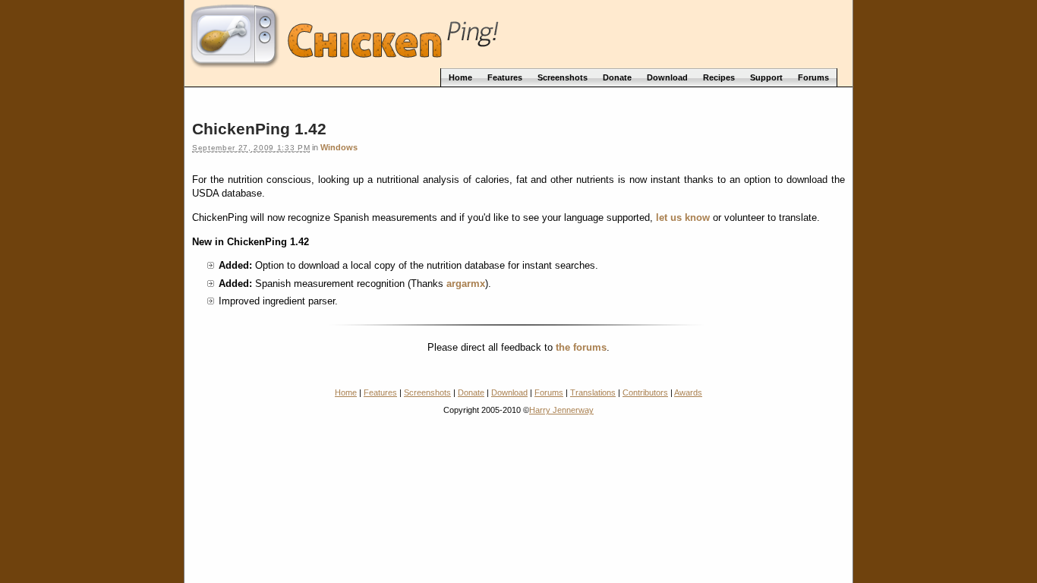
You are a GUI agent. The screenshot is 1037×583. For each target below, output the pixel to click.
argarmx (465, 283)
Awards (688, 392)
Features (380, 392)
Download (509, 392)
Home (346, 392)
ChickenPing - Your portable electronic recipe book (518, 32)
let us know (683, 217)
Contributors (645, 392)
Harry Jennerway (561, 409)
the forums (581, 347)
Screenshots (427, 392)
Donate (471, 392)
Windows (339, 147)
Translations (593, 392)
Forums (548, 392)
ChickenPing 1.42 (259, 128)
